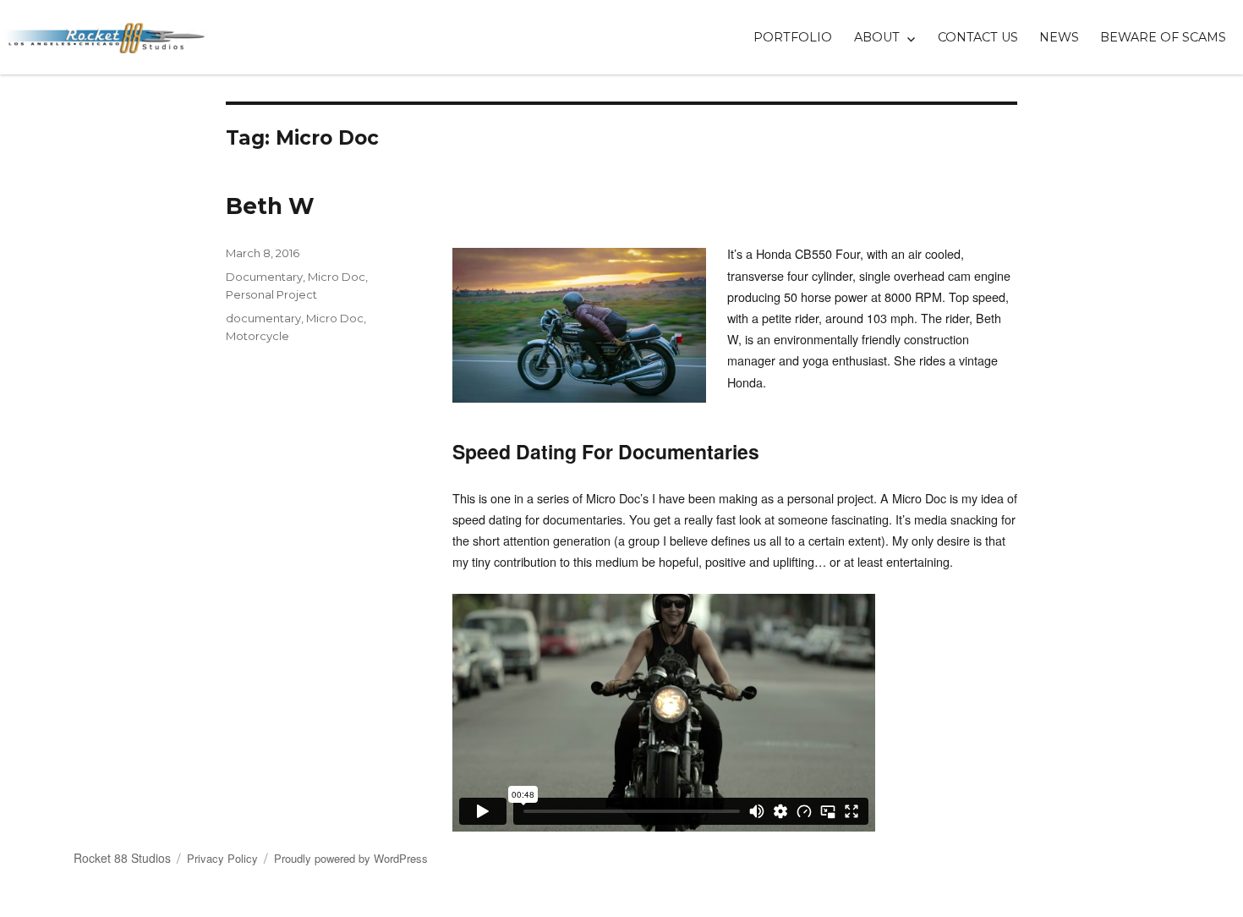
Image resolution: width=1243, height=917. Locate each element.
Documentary (264, 276)
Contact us (978, 37)
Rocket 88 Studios (122, 857)
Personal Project (271, 294)
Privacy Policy (222, 858)
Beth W (270, 206)
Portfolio (792, 37)
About (877, 37)
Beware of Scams (1163, 37)
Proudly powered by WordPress (351, 858)
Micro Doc (336, 276)
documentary (263, 318)
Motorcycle (257, 336)
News (1059, 37)
